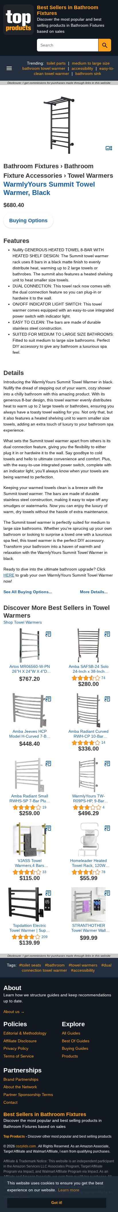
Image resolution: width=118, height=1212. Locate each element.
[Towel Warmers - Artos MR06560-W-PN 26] (48, 634)
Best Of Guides (75, 1041)
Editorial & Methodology (24, 1033)
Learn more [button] (68, 1190)
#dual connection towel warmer (66, 968)
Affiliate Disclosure (20, 1041)
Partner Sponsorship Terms (28, 1094)
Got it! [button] (56, 1203)
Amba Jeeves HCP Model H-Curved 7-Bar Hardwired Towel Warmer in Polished (29, 734)
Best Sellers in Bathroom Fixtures (44, 1114)
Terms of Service (18, 1056)
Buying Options (28, 220)
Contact (10, 1102)
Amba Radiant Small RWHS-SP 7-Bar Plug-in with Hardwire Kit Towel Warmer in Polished (29, 798)
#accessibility (83, 970)
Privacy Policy (15, 1048)
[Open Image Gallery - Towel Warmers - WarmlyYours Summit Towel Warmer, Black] (109, 148)
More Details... (94, 591)
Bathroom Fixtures (31, 166)
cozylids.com (26, 1146)
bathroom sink (88, 73)
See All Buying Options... (27, 591)
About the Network (20, 1087)
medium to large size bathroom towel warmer (66, 66)
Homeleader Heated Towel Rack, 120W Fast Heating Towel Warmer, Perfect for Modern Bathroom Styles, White (88, 863)
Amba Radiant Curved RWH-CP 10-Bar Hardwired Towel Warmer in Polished (88, 734)
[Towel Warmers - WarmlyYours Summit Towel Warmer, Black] (59, 125)
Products (70, 1056)
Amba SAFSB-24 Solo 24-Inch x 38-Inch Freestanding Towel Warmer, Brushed (89, 669)
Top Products (14, 1136)
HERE (8, 575)
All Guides (71, 1033)
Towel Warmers (90, 175)
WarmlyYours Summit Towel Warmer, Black (49, 188)
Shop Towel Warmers (22, 622)
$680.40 (13, 205)
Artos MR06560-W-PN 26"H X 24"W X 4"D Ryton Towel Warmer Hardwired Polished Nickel (29, 669)
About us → (14, 1011)
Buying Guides (75, 1048)
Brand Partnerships (20, 1079)
